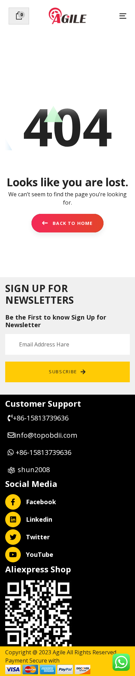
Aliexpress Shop (38, 569)
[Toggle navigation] (106, 16)
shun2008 (34, 469)
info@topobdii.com (47, 435)
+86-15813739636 (41, 418)
